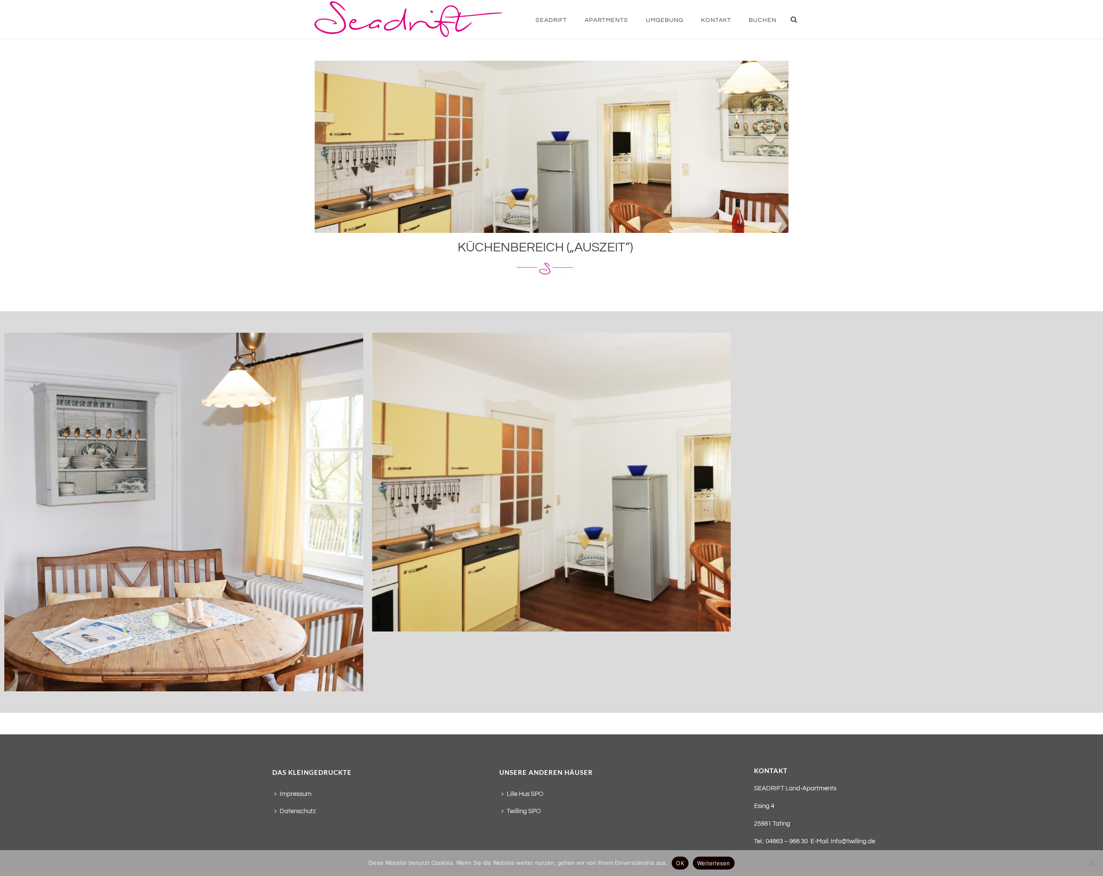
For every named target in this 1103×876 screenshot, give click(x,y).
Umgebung (664, 20)
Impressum (296, 794)
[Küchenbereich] (551, 146)
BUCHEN (762, 20)
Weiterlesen (713, 863)
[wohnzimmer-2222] (551, 482)
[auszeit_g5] (183, 512)
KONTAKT (716, 20)
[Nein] (1092, 863)
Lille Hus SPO (525, 794)
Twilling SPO (524, 811)
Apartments (606, 20)
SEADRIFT (551, 20)
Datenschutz (298, 811)
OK (680, 863)
